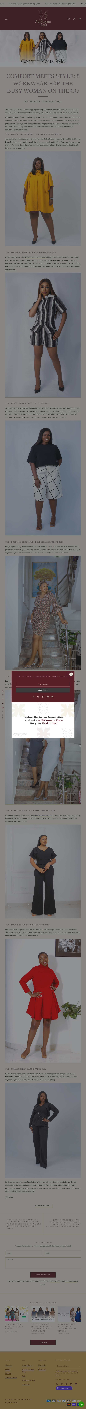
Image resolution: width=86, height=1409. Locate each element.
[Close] (71, 674)
